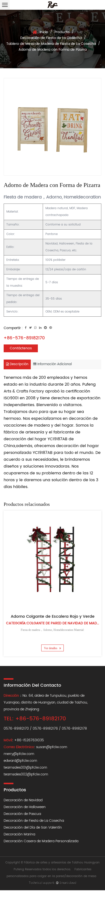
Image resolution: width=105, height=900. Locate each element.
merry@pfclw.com (19, 754)
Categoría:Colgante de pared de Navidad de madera (54, 623)
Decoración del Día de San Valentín (33, 827)
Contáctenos (21, 348)
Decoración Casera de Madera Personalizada (41, 841)
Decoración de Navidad (23, 800)
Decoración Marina (19, 834)
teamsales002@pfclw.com (26, 774)
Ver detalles (51, 648)
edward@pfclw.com (20, 760)
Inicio (44, 32)
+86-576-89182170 (24, 338)
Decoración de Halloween (25, 807)
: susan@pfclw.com (35, 747)
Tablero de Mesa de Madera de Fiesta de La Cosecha (51, 44)
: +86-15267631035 (24, 740)
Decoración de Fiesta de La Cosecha (51, 38)
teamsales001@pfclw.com (25, 767)
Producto (62, 32)
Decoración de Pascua (22, 814)
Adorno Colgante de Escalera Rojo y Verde (52, 616)
